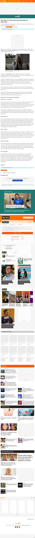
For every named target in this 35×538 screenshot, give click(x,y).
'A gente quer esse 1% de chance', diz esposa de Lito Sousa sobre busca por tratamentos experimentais (8, 464)
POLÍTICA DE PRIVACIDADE (25, 525)
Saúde (4, 172)
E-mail (31, 1)
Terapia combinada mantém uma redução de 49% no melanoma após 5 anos (11, 446)
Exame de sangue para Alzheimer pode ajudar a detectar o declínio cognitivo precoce (28, 440)
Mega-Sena (6, 393)
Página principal (4, 1)
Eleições (6, 387)
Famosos (2, 431)
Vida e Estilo (13, 172)
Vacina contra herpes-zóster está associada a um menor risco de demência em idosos (25, 457)
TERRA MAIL (19, 1)
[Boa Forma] (2, 165)
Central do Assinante (25, 1)
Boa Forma (8, 172)
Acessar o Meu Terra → (14, 217)
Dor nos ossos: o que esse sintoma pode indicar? (9, 418)
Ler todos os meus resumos (17, 233)
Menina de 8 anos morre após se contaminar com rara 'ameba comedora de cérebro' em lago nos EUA (8, 478)
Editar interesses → (30, 221)
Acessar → (15, 252)
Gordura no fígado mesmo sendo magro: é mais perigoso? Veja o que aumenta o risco (26, 419)
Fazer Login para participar (17, 180)
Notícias (5, 209)
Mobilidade (6, 368)
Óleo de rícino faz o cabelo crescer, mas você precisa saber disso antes (11, 484)
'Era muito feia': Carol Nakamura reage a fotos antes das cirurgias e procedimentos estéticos (9, 433)
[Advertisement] (24, 446)
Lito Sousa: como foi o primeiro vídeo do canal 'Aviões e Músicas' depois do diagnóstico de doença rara (11, 491)
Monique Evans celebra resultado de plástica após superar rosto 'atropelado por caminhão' (11, 440)
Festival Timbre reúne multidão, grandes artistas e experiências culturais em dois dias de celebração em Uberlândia (28, 485)
